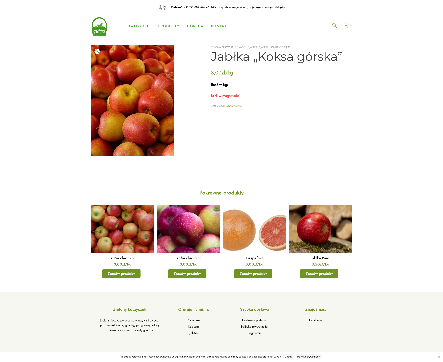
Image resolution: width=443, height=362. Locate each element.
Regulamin (254, 333)
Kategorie (139, 26)
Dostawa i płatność (254, 320)
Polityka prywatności (254, 326)
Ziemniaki (193, 320)
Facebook (315, 320)
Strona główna (222, 47)
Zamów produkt (121, 273)
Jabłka (253, 47)
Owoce (241, 47)
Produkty (168, 26)
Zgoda (288, 356)
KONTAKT (220, 26)
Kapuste (193, 326)
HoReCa (195, 26)
